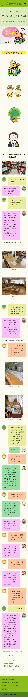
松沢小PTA (11, 21)
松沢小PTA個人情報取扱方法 (9, 679)
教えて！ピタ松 (14, 11)
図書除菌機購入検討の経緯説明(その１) (14, 651)
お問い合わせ (5, 689)
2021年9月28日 (21, 21)
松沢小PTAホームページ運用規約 (10, 682)
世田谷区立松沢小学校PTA (10, 694)
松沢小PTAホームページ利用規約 (10, 685)
